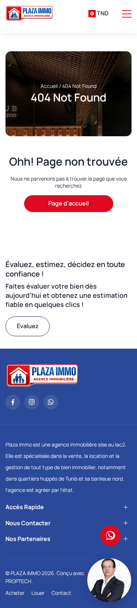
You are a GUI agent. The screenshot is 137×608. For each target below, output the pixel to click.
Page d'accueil (68, 203)
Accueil (49, 85)
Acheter (14, 592)
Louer (38, 592)
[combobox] (98, 13)
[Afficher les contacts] (110, 535)
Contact (61, 592)
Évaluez (28, 326)
